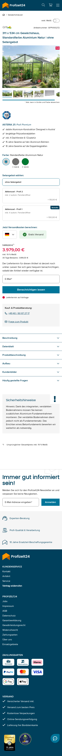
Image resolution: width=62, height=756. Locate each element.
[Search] (43, 5)
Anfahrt (6, 576)
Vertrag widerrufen (12, 585)
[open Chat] (55, 738)
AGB (4, 611)
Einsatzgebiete (10, 644)
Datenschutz (9, 615)
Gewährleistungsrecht (13, 625)
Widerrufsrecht (10, 630)
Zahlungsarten (9, 634)
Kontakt (6, 571)
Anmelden (50, 502)
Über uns (7, 639)
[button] (50, 4)
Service (6, 581)
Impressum (8, 606)
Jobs (4, 601)
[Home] (4, 15)
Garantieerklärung (11, 620)
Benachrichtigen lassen (31, 290)
